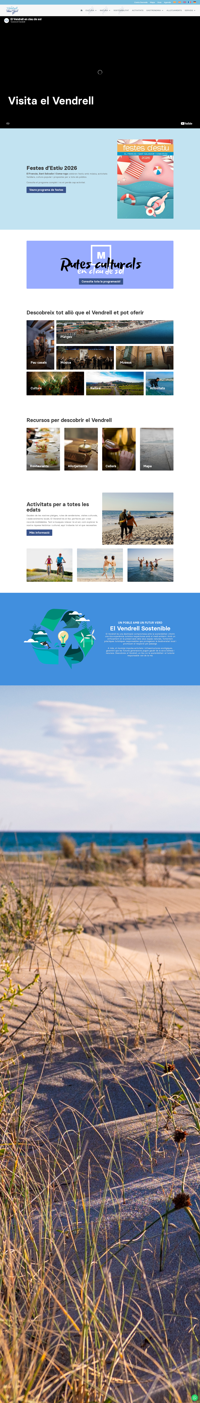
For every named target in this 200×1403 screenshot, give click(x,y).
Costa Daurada (140, 2)
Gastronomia (153, 10)
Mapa (152, 2)
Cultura (89, 10)
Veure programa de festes (46, 189)
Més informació (39, 532)
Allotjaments (174, 10)
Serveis (189, 10)
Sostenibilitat (121, 10)
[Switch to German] (194, 3)
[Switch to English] (184, 3)
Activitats (137, 10)
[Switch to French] (189, 3)
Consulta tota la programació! (101, 281)
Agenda (167, 2)
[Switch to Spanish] (179, 3)
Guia (159, 2)
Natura (104, 10)
